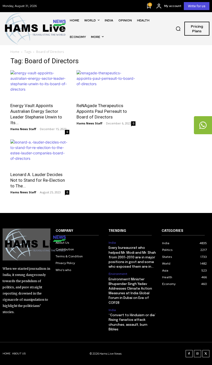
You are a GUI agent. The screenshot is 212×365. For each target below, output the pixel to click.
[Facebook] (189, 353)
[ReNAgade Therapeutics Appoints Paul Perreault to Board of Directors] (106, 84)
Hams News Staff (23, 129)
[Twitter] (206, 353)
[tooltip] (203, 125)
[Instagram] (197, 353)
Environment (118, 274)
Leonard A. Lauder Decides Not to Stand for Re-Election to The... (37, 180)
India (112, 242)
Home (14, 52)
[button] (178, 28)
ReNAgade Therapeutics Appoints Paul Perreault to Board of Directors (102, 111)
